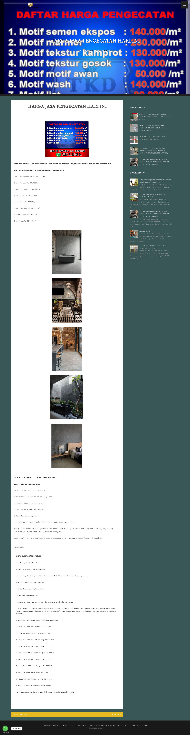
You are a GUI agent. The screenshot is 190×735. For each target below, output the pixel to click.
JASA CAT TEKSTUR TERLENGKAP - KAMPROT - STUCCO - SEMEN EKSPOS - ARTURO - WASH (154, 128)
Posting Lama (116, 714)
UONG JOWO (99, 728)
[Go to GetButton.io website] (5, 732)
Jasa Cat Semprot (145, 231)
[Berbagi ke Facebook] (21, 547)
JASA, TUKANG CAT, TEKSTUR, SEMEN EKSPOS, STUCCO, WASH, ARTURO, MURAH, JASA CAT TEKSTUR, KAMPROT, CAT (102, 726)
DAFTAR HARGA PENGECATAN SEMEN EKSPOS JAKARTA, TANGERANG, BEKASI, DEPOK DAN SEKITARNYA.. (154, 162)
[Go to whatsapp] (5, 728)
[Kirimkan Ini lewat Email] (15, 547)
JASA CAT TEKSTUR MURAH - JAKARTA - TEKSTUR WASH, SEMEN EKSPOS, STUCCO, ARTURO (155, 116)
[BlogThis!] (17, 547)
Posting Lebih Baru (20, 714)
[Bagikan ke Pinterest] (23, 547)
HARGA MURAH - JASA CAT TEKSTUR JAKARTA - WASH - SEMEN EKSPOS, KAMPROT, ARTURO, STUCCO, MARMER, (153, 150)
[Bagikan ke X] (19, 547)
